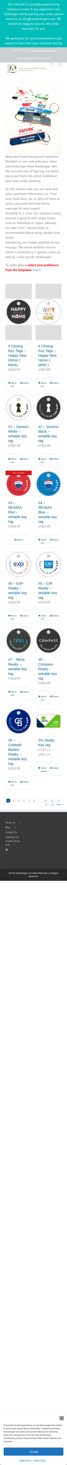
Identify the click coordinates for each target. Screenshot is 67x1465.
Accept (33, 1451)
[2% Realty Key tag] (49, 721)
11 (52, 800)
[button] (61, 1418)
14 (52, 804)
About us (10, 822)
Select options (44, 769)
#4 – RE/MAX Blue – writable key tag (47, 512)
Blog (7, 827)
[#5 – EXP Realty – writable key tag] (19, 564)
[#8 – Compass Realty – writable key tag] (49, 640)
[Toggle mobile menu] (60, 64)
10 (45, 800)
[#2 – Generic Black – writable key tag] (49, 408)
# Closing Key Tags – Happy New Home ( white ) (47, 355)
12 (58, 800)
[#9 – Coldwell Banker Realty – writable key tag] (19, 721)
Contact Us (11, 832)
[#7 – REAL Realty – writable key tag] (19, 640)
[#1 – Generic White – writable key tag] (19, 408)
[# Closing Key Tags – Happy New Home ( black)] (19, 312)
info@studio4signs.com (44, 50)
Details (26, 383)
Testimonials (12, 837)
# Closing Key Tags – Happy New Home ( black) (17, 355)
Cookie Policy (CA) (12, 842)
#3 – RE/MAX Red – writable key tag (17, 512)
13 (46, 804)
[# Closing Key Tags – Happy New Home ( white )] (49, 312)
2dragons (54, 873)
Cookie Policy (25, 1460)
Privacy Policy (39, 1460)
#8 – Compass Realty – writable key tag (47, 669)
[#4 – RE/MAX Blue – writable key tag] (49, 484)
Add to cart (13, 384)
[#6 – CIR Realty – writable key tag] (49, 564)
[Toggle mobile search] (52, 64)
